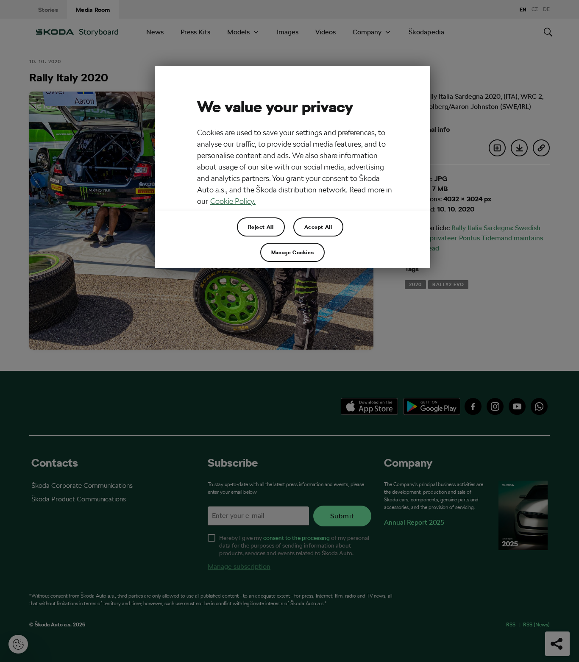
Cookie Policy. (233, 201)
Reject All (261, 226)
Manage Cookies (292, 252)
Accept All (318, 226)
